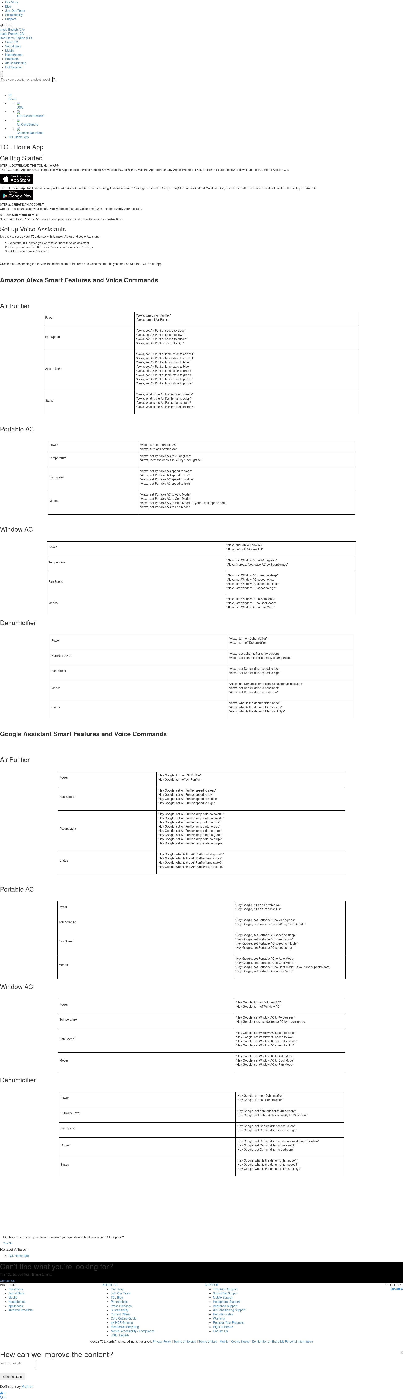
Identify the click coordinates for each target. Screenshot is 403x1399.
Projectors (12, 59)
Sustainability (14, 15)
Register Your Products (228, 1322)
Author (27, 1386)
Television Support (225, 1289)
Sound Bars (13, 46)
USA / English (120, 1335)
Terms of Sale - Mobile (214, 1341)
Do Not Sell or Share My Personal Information (282, 1341)
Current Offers (120, 1314)
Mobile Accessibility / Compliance (133, 1331)
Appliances (15, 1306)
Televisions (15, 1289)
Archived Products (20, 1310)
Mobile (9, 50)
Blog (8, 6)
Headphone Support (226, 1301)
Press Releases (121, 1306)
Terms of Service (185, 1341)
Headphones (13, 54)
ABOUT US (109, 1285)
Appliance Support (225, 1306)
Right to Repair (223, 1327)
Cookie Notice (240, 1341)
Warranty (219, 1318)
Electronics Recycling (125, 1327)
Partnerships (119, 1301)
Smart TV (11, 42)
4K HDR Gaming (122, 1322)
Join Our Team (15, 10)
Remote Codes (223, 1314)
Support (10, 19)
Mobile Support (223, 1297)
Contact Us (7, 1280)
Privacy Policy (162, 1341)
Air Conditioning (15, 63)
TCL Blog (117, 1297)
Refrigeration (13, 67)
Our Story (11, 2)
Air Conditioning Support (229, 1310)
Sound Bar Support (225, 1293)
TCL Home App (18, 137)
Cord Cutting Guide (123, 1318)
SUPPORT (212, 1285)
